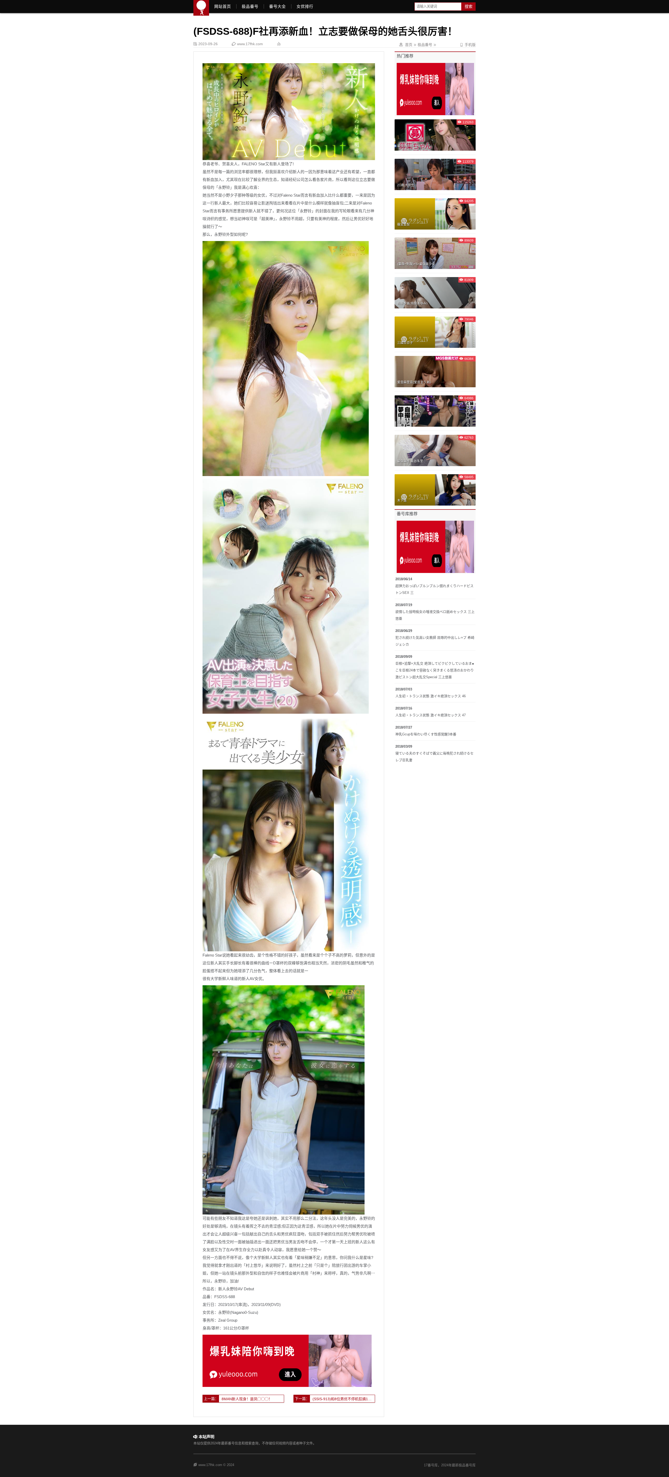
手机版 (468, 45)
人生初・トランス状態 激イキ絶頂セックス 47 (430, 715)
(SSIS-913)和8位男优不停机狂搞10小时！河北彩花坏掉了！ (344, 1399)
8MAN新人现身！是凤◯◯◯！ (247, 1399)
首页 (408, 45)
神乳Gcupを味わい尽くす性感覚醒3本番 (425, 734)
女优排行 (305, 6)
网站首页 (222, 6)
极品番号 (250, 6)
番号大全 (277, 6)
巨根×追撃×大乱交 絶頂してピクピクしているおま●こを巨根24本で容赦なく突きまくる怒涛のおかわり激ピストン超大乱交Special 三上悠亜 (434, 670)
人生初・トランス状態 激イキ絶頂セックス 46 (430, 696)
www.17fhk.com (250, 44)
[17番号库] (201, 8)
